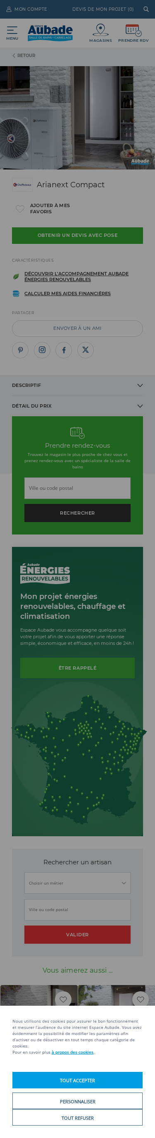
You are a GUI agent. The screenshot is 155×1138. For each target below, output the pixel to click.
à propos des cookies (72, 1052)
